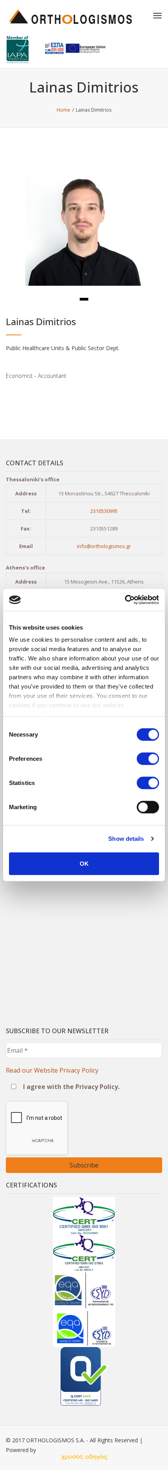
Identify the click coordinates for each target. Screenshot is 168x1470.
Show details (126, 838)
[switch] (148, 758)
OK (84, 863)
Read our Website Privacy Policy (52, 1070)
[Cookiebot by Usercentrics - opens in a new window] (125, 600)
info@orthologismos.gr (104, 546)
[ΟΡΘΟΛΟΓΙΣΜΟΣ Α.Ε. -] (70, 15)
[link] (84, 1457)
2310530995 (104, 510)
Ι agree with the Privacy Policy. (70, 1086)
